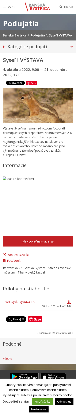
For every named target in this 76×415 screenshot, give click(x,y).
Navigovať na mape (36, 241)
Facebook (13, 261)
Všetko (7, 359)
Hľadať (68, 7)
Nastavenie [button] (38, 409)
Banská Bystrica (37, 6)
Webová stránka (18, 255)
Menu (11, 7)
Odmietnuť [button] (64, 401)
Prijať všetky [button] (42, 401)
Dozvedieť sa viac (16, 401)
